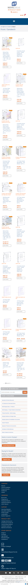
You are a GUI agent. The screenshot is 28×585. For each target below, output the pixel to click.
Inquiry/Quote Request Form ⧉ (9, 552)
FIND (24, 392)
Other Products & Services (7, 432)
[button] (14, 21)
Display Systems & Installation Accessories (11, 419)
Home (2, 26)
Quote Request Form (8, 445)
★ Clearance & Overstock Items (8, 403)
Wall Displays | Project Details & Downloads (11, 409)
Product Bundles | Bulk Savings (8, 413)
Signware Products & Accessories (9, 426)
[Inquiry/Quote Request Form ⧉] (2, 549)
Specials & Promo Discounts (8, 400)
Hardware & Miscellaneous (7, 429)
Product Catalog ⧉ (6, 546)
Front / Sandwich (7, 26)
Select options (5, 99)
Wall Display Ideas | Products (8, 406)
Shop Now (6, 475)
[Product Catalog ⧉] (2, 544)
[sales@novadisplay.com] (2, 555)
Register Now (6, 459)
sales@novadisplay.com (7, 557)
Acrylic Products (5, 422)
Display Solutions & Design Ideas (9, 416)
